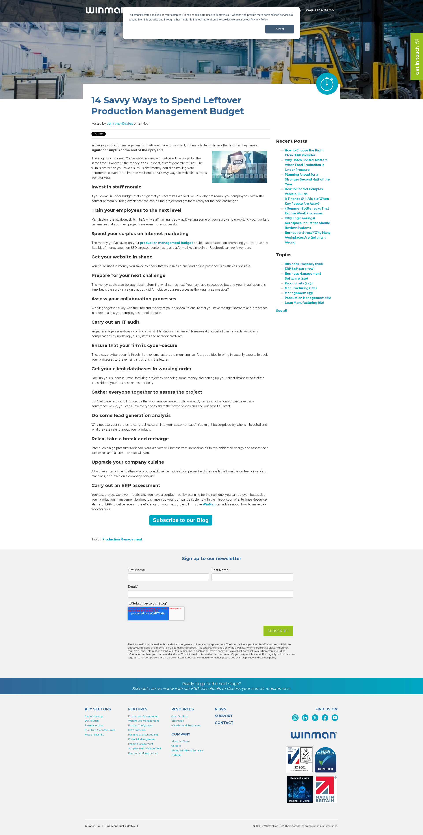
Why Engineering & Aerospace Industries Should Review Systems (307, 223)
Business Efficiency (304, 264)
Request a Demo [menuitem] (320, 10)
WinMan (209, 504)
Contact (224, 723)
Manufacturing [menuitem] (94, 716)
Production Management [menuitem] (143, 716)
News (220, 709)
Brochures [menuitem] (177, 720)
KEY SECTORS (98, 709)
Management (299, 293)
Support (224, 716)
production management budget (166, 243)
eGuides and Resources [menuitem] (185, 725)
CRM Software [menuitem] (136, 730)
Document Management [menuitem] (143, 753)
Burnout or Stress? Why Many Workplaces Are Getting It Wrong (307, 237)
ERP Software (299, 269)
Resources (182, 709)
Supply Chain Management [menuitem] (144, 748)
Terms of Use (92, 826)
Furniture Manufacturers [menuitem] (100, 730)
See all (281, 310)
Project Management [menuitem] (140, 743)
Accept (280, 29)
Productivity (298, 283)
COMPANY (180, 734)
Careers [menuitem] (176, 745)
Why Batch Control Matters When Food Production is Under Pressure (306, 164)
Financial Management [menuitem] (142, 739)
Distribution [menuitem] (92, 720)
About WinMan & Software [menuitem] (187, 750)
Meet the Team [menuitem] (180, 741)
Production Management (122, 539)
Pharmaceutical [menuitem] (94, 725)
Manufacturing (301, 288)
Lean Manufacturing (304, 302)
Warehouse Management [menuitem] (143, 720)
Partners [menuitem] (176, 755)
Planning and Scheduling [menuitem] (143, 734)
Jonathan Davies (120, 123)
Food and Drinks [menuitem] (94, 734)
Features (137, 709)
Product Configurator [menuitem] (140, 725)
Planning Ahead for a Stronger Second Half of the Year (307, 179)
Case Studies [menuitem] (179, 716)
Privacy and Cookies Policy (120, 826)
